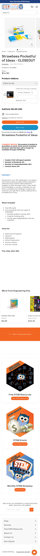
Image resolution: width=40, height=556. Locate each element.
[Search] (36, 13)
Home (4, 51)
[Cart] (31, 7)
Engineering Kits (21, 51)
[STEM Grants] (20, 421)
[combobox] (20, 13)
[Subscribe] (31, 510)
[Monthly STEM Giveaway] (20, 467)
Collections (11, 51)
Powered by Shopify (23, 552)
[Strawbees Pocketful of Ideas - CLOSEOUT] (13, 269)
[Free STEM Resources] (20, 376)
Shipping (4, 118)
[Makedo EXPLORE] (13, 308)
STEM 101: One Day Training (26, 89)
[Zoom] (32, 44)
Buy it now (20, 127)
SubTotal (6, 109)
